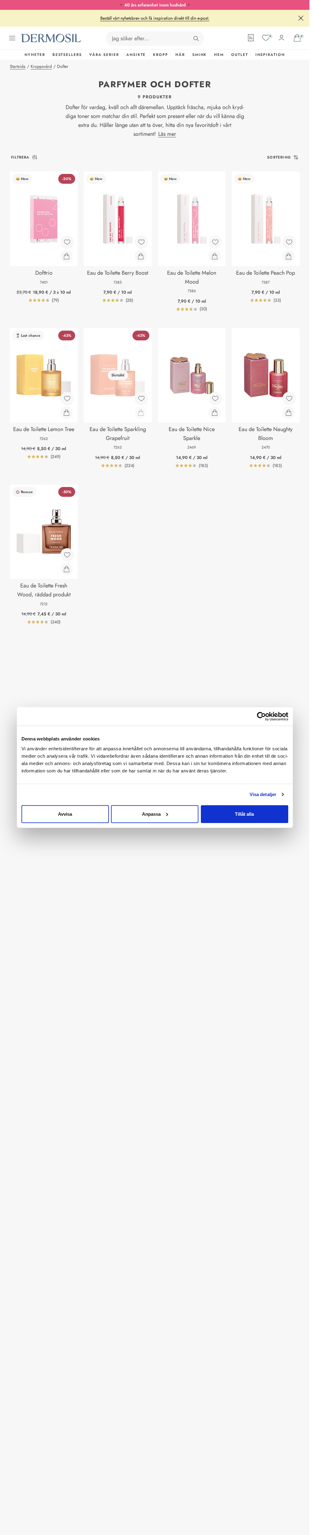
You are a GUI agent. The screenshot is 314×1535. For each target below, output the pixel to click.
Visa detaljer (263, 794)
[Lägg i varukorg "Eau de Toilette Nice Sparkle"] (215, 412)
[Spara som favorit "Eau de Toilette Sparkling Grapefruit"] (141, 398)
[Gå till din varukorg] (297, 37)
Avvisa (65, 813)
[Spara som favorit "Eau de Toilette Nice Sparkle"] (215, 398)
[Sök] (196, 38)
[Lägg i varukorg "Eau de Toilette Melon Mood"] (215, 256)
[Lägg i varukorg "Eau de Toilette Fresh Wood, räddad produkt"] (66, 569)
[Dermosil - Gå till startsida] (51, 38)
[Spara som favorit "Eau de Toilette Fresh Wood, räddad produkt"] (67, 555)
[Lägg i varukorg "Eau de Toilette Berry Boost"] (141, 256)
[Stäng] (301, 18)
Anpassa (151, 813)
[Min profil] (281, 37)
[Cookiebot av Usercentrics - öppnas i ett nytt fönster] (261, 716)
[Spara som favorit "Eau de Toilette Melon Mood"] (215, 242)
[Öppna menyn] (12, 38)
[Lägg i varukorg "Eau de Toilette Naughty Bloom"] (288, 412)
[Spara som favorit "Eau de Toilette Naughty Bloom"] (289, 398)
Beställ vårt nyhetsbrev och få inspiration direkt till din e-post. (154, 18)
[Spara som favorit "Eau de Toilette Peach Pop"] (289, 242)
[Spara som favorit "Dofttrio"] (67, 242)
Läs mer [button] (167, 134)
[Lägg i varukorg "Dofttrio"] (66, 256)
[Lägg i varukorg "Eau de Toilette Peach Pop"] (288, 256)
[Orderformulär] (250, 37)
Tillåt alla (244, 813)
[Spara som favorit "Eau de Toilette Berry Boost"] (141, 242)
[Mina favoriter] (265, 37)
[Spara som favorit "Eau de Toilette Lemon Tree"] (67, 398)
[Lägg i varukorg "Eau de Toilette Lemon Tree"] (66, 412)
